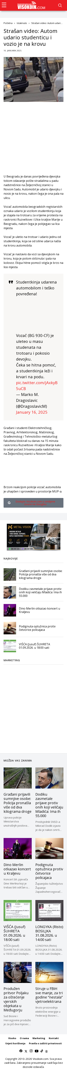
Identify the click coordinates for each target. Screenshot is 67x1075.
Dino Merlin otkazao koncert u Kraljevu (39, 610)
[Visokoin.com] (32, 5)
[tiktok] (42, 1051)
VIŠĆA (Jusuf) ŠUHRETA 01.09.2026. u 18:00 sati (34, 646)
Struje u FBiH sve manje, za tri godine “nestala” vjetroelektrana (49, 995)
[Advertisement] (33, 140)
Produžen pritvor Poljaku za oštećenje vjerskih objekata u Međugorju (16, 999)
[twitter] (26, 1051)
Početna (8, 23)
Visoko (12, 1038)
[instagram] (31, 1051)
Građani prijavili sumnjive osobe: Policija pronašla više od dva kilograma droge (40, 574)
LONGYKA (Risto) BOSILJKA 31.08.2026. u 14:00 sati (49, 933)
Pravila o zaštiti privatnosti (45, 1043)
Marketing (39, 1038)
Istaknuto (22, 23)
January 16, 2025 (32, 412)
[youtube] (36, 1051)
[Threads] (46, 1051)
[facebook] (20, 1051)
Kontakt (54, 1038)
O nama (24, 1038)
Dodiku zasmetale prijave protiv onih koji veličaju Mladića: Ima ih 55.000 (40, 592)
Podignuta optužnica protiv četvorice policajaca (37, 628)
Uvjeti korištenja (15, 1043)
